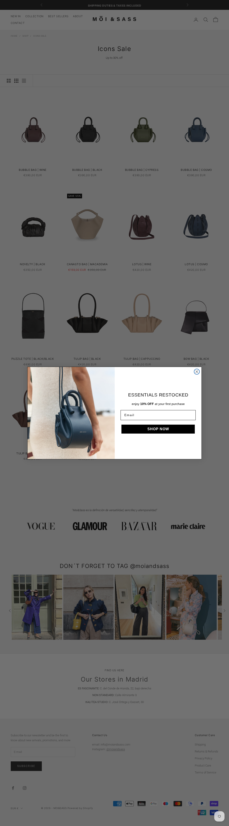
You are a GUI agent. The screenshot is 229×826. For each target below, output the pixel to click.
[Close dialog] (196, 371)
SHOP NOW (158, 429)
